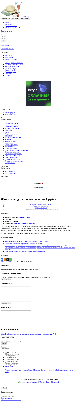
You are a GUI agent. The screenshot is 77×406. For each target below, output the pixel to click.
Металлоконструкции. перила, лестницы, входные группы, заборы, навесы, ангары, (33, 246)
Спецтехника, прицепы (13, 125)
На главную (9, 55)
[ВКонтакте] (2, 259)
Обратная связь (22, 370)
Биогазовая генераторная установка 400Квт (20, 243)
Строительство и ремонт (13, 159)
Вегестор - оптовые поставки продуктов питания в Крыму (25, 251)
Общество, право (11, 148)
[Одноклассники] (5, 259)
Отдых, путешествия (12, 152)
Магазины (8, 24)
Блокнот (8, 22)
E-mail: (3, 33)
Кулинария (8, 139)
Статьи (7, 75)
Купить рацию (10, 113)
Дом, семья (8, 130)
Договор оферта (10, 72)
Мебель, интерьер (11, 141)
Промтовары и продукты (13, 154)
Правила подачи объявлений (14, 64)
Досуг (7, 132)
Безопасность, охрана (12, 128)
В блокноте (9, 366)
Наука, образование (11, 145)
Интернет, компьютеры (13, 137)
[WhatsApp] (10, 259)
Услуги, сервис (10, 163)
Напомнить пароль (7, 49)
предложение (25, 217)
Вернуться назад (6, 398)
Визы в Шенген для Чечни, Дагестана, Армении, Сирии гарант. (27, 241)
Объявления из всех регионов (11, 400)
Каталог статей (10, 70)
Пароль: (3, 37)
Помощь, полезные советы (14, 63)
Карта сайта (9, 73)
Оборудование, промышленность (16, 150)
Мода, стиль (9, 143)
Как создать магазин (12, 66)
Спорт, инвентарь (11, 157)
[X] (7, 259)
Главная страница (11, 370)
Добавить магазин (11, 26)
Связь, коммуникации (12, 155)
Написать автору (7, 261)
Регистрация (5, 45)
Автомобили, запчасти (12, 123)
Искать (4, 343)
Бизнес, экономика (11, 127)
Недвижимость (10, 146)
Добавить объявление (12, 27)
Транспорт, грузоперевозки (14, 161)
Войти (3, 41)
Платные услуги (10, 68)
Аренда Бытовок (10, 114)
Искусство (8, 136)
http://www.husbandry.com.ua (24, 223)
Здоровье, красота (11, 134)
